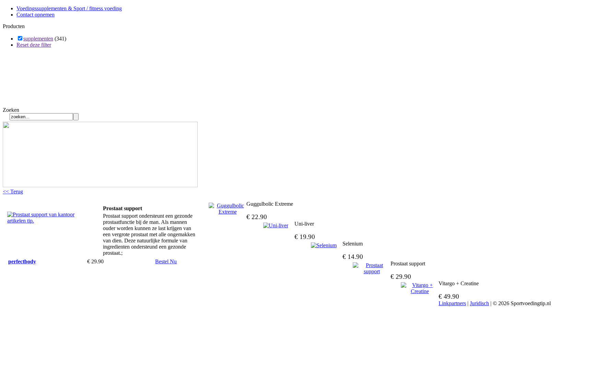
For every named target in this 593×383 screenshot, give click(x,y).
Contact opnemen (35, 14)
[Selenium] (323, 245)
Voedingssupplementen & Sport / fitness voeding (69, 8)
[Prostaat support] (41, 221)
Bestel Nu (166, 261)
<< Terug (13, 191)
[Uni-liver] (275, 226)
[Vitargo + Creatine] (420, 288)
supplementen (38, 38)
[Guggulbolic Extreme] (227, 209)
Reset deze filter (33, 45)
